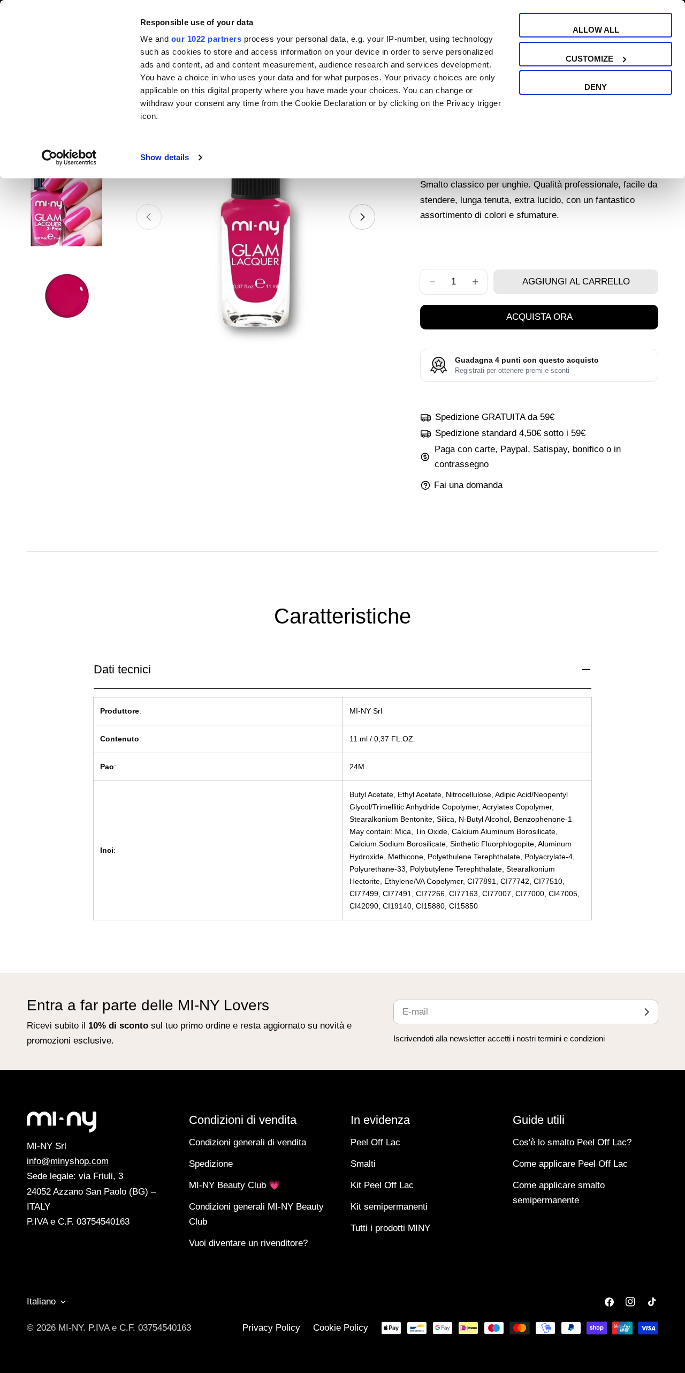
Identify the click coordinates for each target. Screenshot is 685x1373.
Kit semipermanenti (389, 1207)
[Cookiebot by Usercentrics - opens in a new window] (69, 157)
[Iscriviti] (646, 1012)
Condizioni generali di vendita (247, 1142)
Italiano (41, 1301)
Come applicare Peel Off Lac (570, 1164)
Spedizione (211, 1164)
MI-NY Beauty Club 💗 (234, 1185)
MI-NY (70, 1328)
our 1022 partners (206, 38)
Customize (589, 58)
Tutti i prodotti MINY (390, 1228)
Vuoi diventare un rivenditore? (248, 1243)
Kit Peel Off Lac (382, 1185)
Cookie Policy (340, 1328)
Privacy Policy (271, 1328)
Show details (164, 157)
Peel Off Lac (375, 1142)
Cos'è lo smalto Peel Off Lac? (572, 1142)
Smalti (363, 1164)
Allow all (596, 29)
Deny (595, 87)
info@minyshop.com (68, 1161)
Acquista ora (539, 317)
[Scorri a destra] (362, 217)
